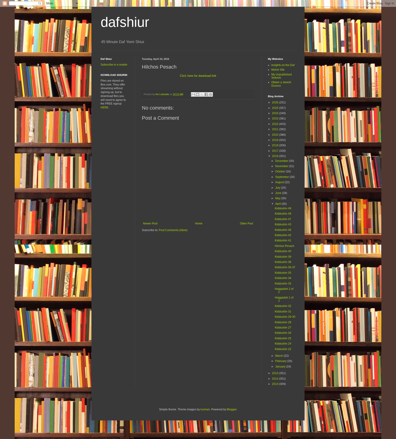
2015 (275, 373)
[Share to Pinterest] (210, 94)
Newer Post (150, 223)
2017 (275, 150)
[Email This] (193, 94)
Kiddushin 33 (283, 283)
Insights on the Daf (282, 65)
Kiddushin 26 (283, 332)
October (280, 171)
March (279, 355)
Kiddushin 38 (283, 262)
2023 (275, 118)
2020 (275, 134)
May (278, 198)
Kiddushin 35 (283, 272)
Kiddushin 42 (283, 235)
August (280, 182)
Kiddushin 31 (283, 311)
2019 (275, 140)
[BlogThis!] (197, 94)
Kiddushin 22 (283, 349)
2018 (275, 145)
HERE (104, 107)
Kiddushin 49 (283, 208)
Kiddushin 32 (283, 306)
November (282, 166)
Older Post (246, 223)
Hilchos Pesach (284, 246)
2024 (275, 113)
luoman (205, 409)
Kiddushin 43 (283, 224)
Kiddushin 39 (283, 256)
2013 (275, 384)
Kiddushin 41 (283, 240)
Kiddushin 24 (283, 343)
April (278, 203)
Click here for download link (198, 75)
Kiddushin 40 (283, 251)
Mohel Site (278, 69)
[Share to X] (202, 94)
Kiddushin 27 (283, 327)
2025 (275, 108)
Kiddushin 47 (283, 219)
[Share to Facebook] (206, 94)
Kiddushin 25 (283, 338)
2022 (275, 124)
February (281, 361)
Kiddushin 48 (283, 213)
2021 (275, 129)
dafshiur (125, 22)
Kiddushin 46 (283, 230)
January (280, 366)
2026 (275, 102)
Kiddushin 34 (283, 278)
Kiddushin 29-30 (285, 316)
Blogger (231, 409)
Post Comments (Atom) (173, 230)
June (278, 193)
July (278, 187)
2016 (275, 156)
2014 (275, 378)
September (282, 177)
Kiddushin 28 (283, 322)
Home (199, 223)
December (282, 161)
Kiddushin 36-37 (285, 267)
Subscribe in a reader (114, 64)
